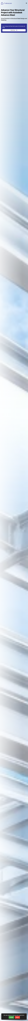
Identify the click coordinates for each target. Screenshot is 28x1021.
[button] (26, 3)
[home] (6, 3)
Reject (17, 1017)
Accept (11, 1017)
